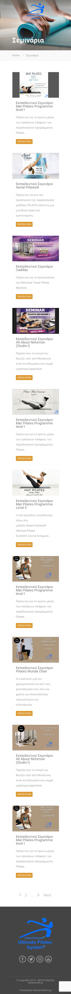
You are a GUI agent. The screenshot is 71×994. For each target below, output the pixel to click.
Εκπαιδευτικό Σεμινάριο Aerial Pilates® (34, 185)
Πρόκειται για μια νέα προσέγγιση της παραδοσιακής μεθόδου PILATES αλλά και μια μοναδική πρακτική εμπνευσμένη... (35, 205)
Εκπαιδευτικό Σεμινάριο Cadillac (34, 268)
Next (47, 895)
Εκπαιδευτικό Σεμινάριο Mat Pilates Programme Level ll (34, 504)
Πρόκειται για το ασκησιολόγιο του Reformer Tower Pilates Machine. (35, 282)
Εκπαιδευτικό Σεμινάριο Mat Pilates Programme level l (34, 106)
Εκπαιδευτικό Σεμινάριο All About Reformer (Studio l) (34, 342)
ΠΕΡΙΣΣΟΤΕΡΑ (24, 141)
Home (15, 55)
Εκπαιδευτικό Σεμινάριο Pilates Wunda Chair (34, 669)
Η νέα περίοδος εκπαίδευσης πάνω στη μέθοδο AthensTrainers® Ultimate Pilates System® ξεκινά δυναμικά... (34, 526)
